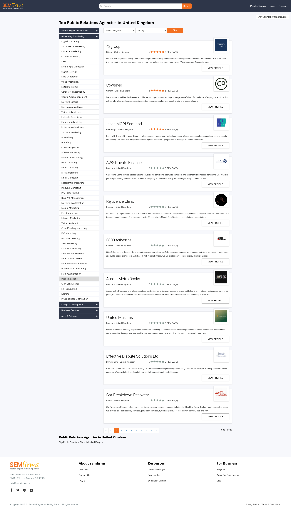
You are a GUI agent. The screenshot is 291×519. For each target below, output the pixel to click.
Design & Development (72, 304)
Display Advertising (71, 248)
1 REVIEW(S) (171, 91)
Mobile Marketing (70, 207)
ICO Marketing (68, 233)
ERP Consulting (69, 288)
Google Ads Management (74, 96)
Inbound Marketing (71, 187)
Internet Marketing (70, 218)
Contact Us (84, 475)
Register (283, 6)
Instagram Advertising (72, 127)
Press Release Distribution (74, 298)
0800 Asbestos (119, 240)
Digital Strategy (69, 71)
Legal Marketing (69, 86)
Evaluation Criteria (157, 480)
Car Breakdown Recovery (127, 395)
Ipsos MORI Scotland (124, 124)
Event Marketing (69, 213)
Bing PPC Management (72, 197)
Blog (219, 480)
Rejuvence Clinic (120, 201)
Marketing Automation (72, 202)
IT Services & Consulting (73, 268)
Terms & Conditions (270, 504)
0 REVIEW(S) (171, 168)
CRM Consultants (70, 283)
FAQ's (82, 480)
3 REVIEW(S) (171, 52)
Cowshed (114, 85)
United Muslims (119, 317)
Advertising (67, 137)
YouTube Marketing (71, 132)
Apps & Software (69, 316)
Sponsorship (154, 475)
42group (113, 46)
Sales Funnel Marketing (73, 253)
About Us (83, 469)
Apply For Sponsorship (228, 475)
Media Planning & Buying (74, 263)
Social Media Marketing (73, 46)
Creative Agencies (70, 147)
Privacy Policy (252, 504)
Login (272, 6)
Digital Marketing (70, 41)
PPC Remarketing (70, 192)
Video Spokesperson (71, 258)
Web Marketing (69, 162)
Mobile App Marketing (72, 66)
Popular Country (258, 6)
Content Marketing (70, 56)
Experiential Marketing (72, 182)
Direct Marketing (69, 172)
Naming (65, 293)
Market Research (70, 101)
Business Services (70, 310)
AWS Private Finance (124, 162)
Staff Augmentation (71, 273)
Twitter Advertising (71, 112)
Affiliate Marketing (70, 152)
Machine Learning (70, 238)
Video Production (70, 81)
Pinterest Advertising (72, 122)
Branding (66, 142)
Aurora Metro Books (123, 279)
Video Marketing (69, 167)
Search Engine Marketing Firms (44, 504)
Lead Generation (69, 76)
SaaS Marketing (69, 243)
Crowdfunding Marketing (74, 228)
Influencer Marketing (72, 157)
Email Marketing (69, 177)
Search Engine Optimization (74, 30)
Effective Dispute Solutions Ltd (132, 356)
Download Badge (156, 469)
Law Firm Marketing (71, 51)
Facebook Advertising (72, 107)
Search (186, 6)
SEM (63, 61)
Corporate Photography (73, 91)
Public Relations (69, 278)
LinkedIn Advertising (71, 117)
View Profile (215, 68)
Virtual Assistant (69, 223)
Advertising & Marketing (72, 36)
